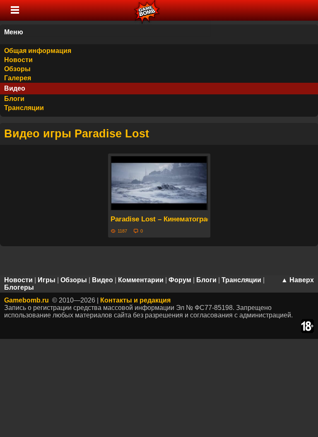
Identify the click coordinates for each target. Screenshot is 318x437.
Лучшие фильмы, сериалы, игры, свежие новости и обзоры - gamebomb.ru (147, 10)
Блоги (14, 98)
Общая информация (37, 50)
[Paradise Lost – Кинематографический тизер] (159, 183)
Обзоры (17, 68)
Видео (14, 88)
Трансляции (24, 107)
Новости (18, 59)
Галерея (17, 78)
